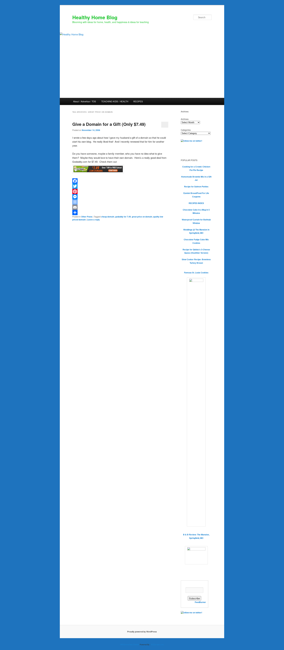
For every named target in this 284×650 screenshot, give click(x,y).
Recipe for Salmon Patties (196, 186)
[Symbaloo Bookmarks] (120, 202)
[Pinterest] (120, 191)
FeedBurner (200, 602)
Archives (185, 119)
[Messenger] (120, 196)
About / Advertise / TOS (84, 101)
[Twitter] (120, 186)
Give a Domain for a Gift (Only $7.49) (109, 124)
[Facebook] (120, 181)
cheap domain (107, 216)
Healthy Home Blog (94, 17)
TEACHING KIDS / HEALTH (114, 101)
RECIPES (138, 101)
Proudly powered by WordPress (142, 631)
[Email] (120, 207)
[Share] (120, 212)
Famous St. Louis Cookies (196, 272)
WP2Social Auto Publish (129, 644)
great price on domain (142, 216)
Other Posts (86, 216)
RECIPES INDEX (196, 203)
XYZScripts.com (157, 644)
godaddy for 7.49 (123, 216)
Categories (186, 129)
